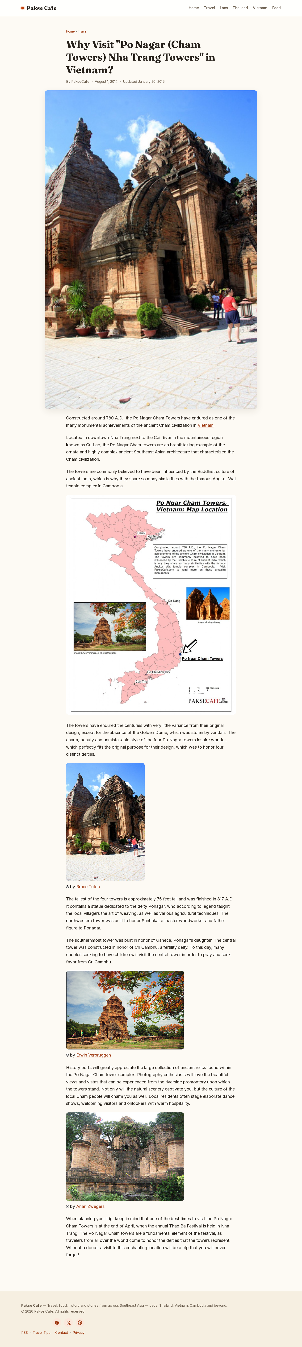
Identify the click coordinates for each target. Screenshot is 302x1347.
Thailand (240, 8)
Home (194, 8)
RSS (24, 1332)
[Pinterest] (80, 1322)
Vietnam (260, 8)
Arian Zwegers (90, 1206)
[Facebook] (56, 1322)
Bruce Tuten (88, 886)
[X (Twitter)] (68, 1322)
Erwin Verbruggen (93, 1055)
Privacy (78, 1332)
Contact (61, 1332)
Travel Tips (41, 1332)
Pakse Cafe (41, 8)
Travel (209, 8)
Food (276, 8)
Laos (224, 8)
